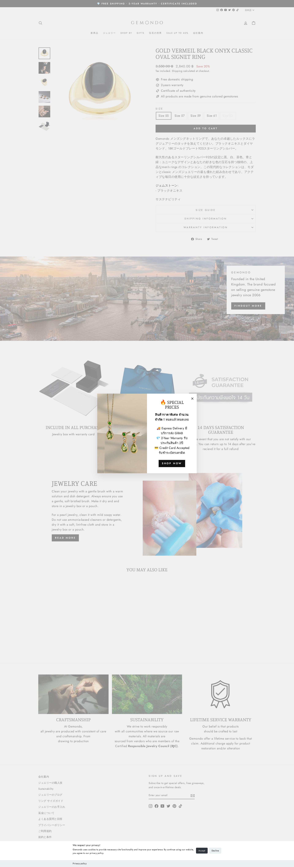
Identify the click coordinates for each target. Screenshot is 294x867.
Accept (201, 850)
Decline (215, 850)
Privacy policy (80, 863)
